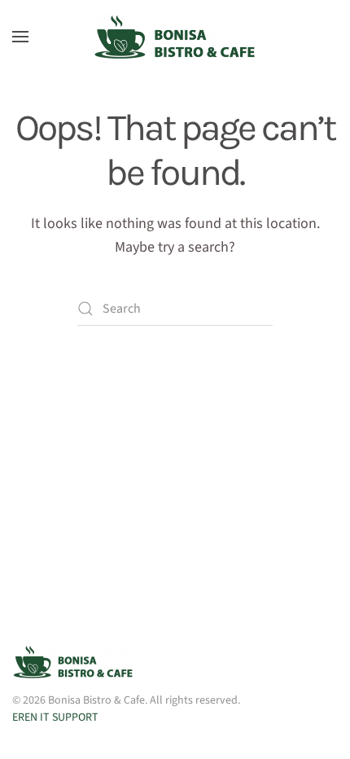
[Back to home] (175, 36)
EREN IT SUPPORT (55, 717)
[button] (20, 36)
